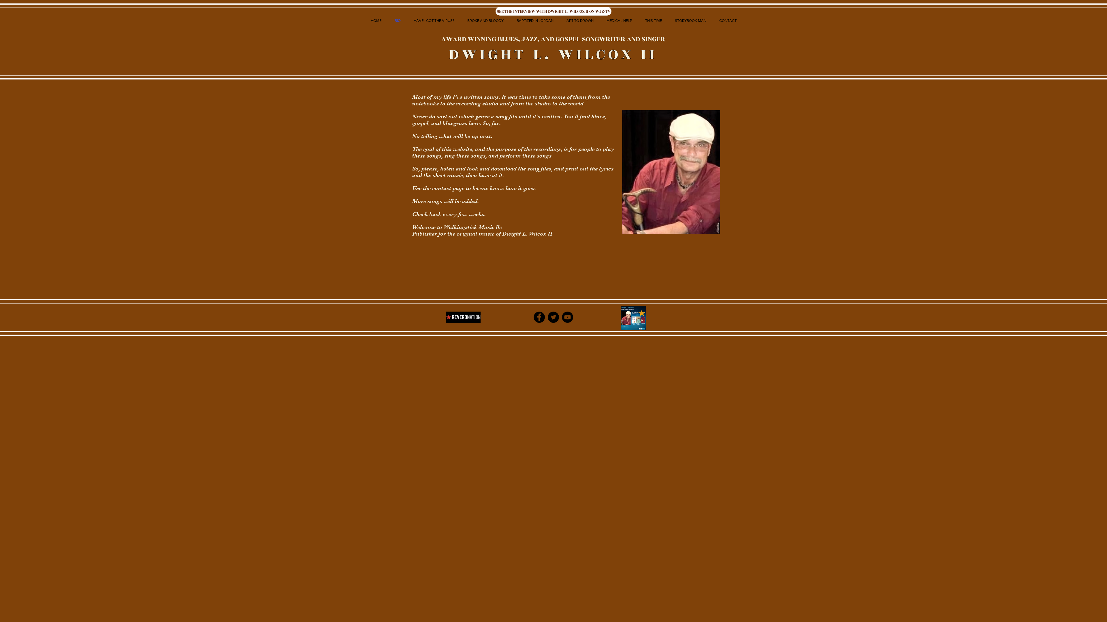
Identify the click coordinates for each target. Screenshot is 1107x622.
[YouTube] (567, 317)
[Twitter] (553, 317)
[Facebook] (539, 317)
